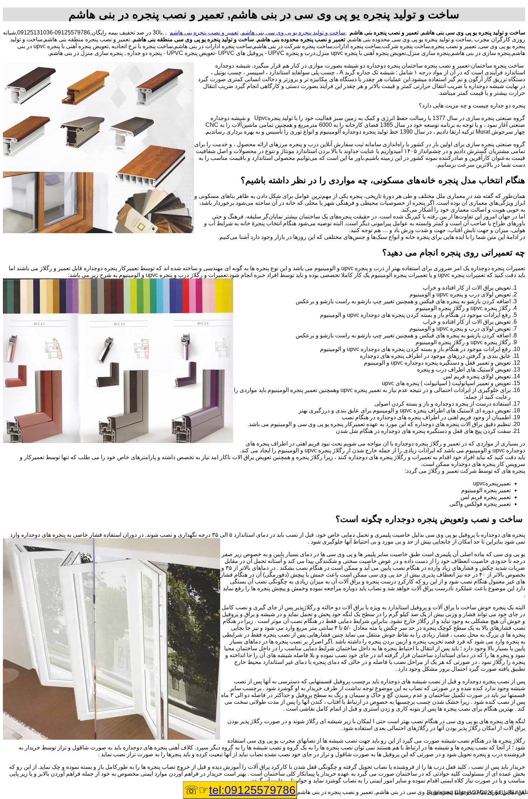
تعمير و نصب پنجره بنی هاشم (204, 32)
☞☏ (240, 790)
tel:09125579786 (252, 790)
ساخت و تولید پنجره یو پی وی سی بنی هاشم (293, 32)
